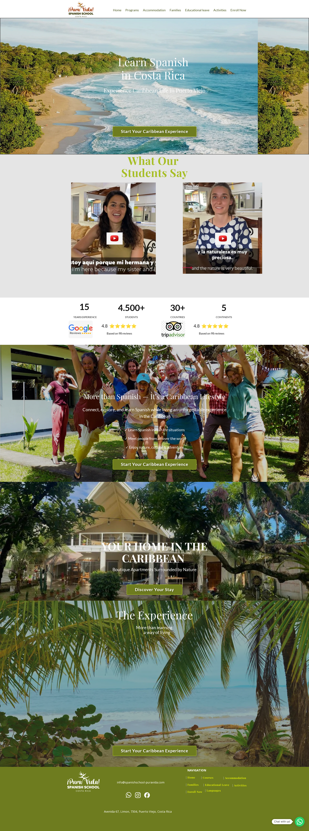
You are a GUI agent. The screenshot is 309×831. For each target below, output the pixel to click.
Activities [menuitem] (219, 10)
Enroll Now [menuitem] (238, 10)
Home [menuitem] (117, 10)
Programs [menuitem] (132, 10)
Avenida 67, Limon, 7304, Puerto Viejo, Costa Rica (138, 811)
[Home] (83, 781)
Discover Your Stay (154, 589)
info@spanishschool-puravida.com (140, 782)
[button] (299, 821)
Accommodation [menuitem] (154, 10)
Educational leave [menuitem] (197, 10)
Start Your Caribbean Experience (154, 131)
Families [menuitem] (175, 10)
